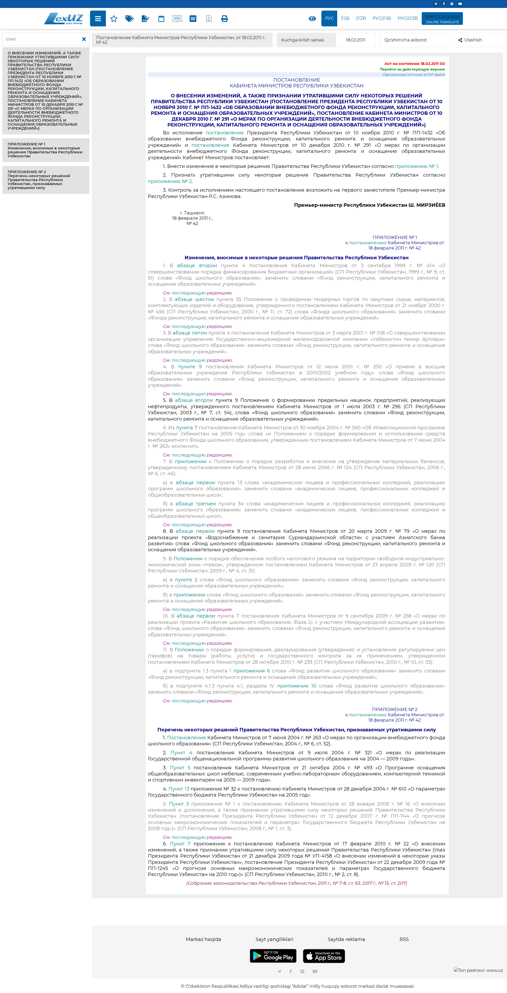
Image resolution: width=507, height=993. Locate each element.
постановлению (368, 242)
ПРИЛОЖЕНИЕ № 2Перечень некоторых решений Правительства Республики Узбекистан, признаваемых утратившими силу (39, 180)
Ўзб (345, 18)
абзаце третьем (196, 504)
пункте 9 (190, 367)
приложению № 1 (416, 166)
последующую (189, 292)
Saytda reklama (346, 939)
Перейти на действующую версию (412, 69)
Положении (188, 559)
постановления (225, 133)
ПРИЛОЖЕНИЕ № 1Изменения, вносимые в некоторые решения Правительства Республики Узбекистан (45, 150)
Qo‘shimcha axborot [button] (405, 40)
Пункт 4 (182, 753)
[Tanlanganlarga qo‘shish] (114, 18)
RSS (404, 939)
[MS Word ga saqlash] (193, 18)
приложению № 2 (170, 181)
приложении (190, 461)
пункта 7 (186, 428)
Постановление (186, 738)
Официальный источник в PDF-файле (414, 75)
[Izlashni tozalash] (84, 39)
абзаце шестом (194, 299)
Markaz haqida (203, 939)
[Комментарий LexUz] (145, 18)
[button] (46, 90)
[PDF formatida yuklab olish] (209, 18)
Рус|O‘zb (408, 18)
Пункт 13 (178, 789)
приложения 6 (251, 671)
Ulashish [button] (473, 40)
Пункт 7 (180, 844)
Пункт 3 (179, 804)
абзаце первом (195, 483)
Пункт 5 (180, 768)
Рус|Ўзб (382, 18)
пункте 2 (186, 580)
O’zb (361, 18)
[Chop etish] (225, 18)
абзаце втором (197, 266)
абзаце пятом (190, 333)
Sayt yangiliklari (274, 939)
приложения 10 (296, 686)
